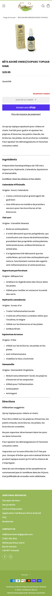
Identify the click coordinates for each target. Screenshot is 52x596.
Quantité (6, 81)
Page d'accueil (9, 18)
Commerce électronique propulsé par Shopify (26, 587)
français (24, 575)
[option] (26, 37)
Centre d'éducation (12, 509)
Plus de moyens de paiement (26, 114)
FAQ (4, 517)
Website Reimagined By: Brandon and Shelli (26, 593)
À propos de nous (11, 500)
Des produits (8, 504)
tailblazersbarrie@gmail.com (17, 534)
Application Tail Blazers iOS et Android (21, 513)
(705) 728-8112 (9, 538)
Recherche (7, 521)
